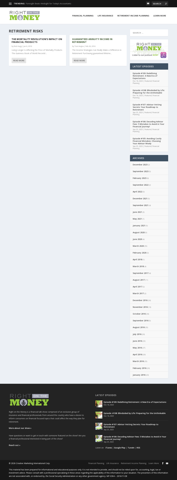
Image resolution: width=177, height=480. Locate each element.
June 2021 (137, 212)
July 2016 (137, 334)
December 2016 (140, 300)
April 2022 (137, 191)
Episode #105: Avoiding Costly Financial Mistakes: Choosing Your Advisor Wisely (147, 141)
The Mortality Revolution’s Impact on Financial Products (37, 41)
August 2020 (139, 232)
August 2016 (139, 327)
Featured (148, 81)
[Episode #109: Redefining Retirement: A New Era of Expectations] (98, 403)
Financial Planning (82, 15)
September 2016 (140, 320)
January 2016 (139, 375)
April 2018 (137, 259)
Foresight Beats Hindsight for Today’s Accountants (48, 3)
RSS (138, 447)
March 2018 (138, 266)
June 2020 (137, 239)
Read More (18, 60)
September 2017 (140, 273)
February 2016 (139, 368)
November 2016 (140, 307)
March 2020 (138, 246)
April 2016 (137, 354)
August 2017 (139, 280)
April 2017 (137, 286)
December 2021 (140, 198)
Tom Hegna (79, 46)
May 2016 (137, 347)
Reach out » (14, 445)
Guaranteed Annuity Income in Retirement (92, 41)
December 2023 (140, 164)
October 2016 (139, 313)
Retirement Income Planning (133, 15)
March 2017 (138, 293)
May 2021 (137, 218)
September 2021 (140, 205)
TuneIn (131, 447)
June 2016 (137, 341)
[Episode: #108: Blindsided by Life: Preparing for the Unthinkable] (98, 415)
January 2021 (139, 225)
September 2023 (140, 171)
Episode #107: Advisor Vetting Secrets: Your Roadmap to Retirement (147, 107)
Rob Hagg (18, 46)
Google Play (119, 447)
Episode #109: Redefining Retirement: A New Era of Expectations (145, 76)
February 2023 (139, 178)
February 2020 (139, 252)
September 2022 (140, 185)
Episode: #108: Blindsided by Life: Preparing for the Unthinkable (149, 91)
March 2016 (138, 361)
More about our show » (20, 428)
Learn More (159, 15)
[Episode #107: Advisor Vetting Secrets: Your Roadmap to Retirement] (98, 426)
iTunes (108, 447)
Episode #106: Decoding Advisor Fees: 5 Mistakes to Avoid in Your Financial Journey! (148, 124)
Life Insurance (105, 15)
